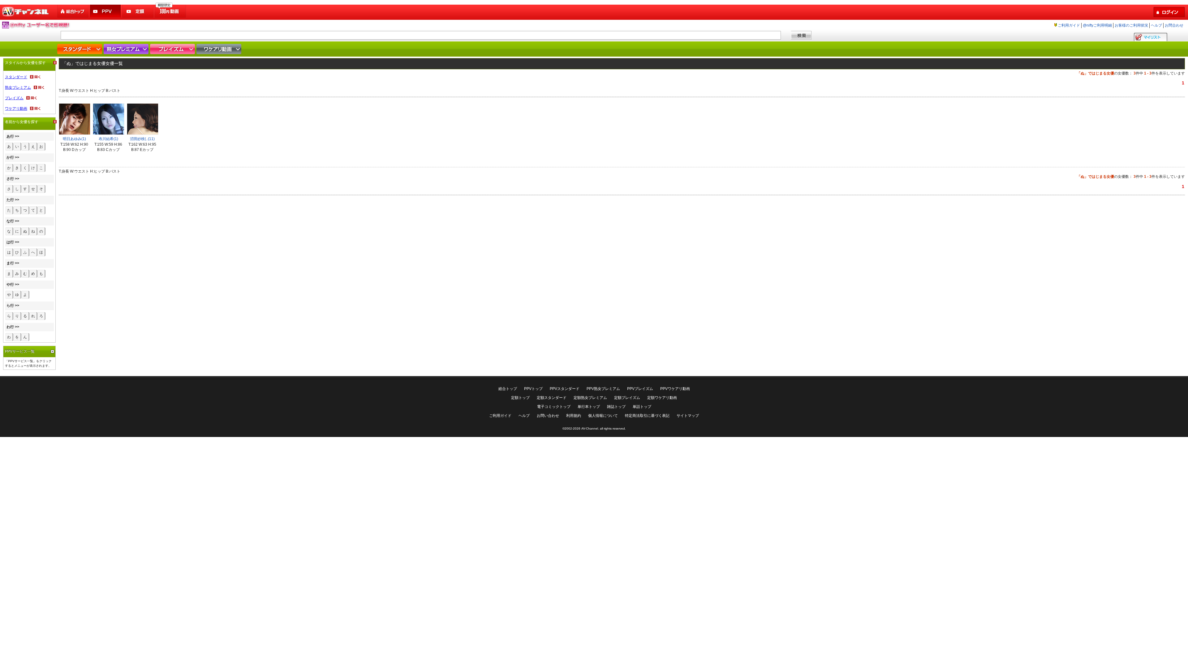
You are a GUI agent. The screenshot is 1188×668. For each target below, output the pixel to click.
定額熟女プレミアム (590, 398)
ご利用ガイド (1069, 25)
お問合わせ (1174, 25)
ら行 (10, 305)
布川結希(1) (108, 139)
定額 (138, 11)
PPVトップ (533, 389)
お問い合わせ (548, 415)
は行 (10, 242)
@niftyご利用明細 (1097, 25)
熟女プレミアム (127, 49)
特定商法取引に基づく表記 (647, 415)
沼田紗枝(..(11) (142, 139)
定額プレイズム (627, 398)
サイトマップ (688, 415)
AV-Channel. (590, 428)
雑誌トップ (616, 407)
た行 (10, 200)
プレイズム (173, 49)
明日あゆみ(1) (74, 139)
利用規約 (573, 415)
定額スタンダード (551, 398)
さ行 (10, 179)
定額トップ (520, 398)
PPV (106, 11)
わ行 (10, 327)
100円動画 (171, 11)
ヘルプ (1156, 25)
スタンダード (80, 49)
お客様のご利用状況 (1131, 25)
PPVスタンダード (564, 389)
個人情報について (603, 415)
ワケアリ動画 (219, 49)
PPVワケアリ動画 (675, 389)
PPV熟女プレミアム (603, 389)
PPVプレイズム (640, 389)
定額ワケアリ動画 (662, 398)
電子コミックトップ (553, 407)
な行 (10, 221)
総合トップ (73, 11)
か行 (10, 157)
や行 (10, 284)
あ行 (10, 136)
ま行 (10, 263)
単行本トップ (589, 407)
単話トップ (642, 407)
